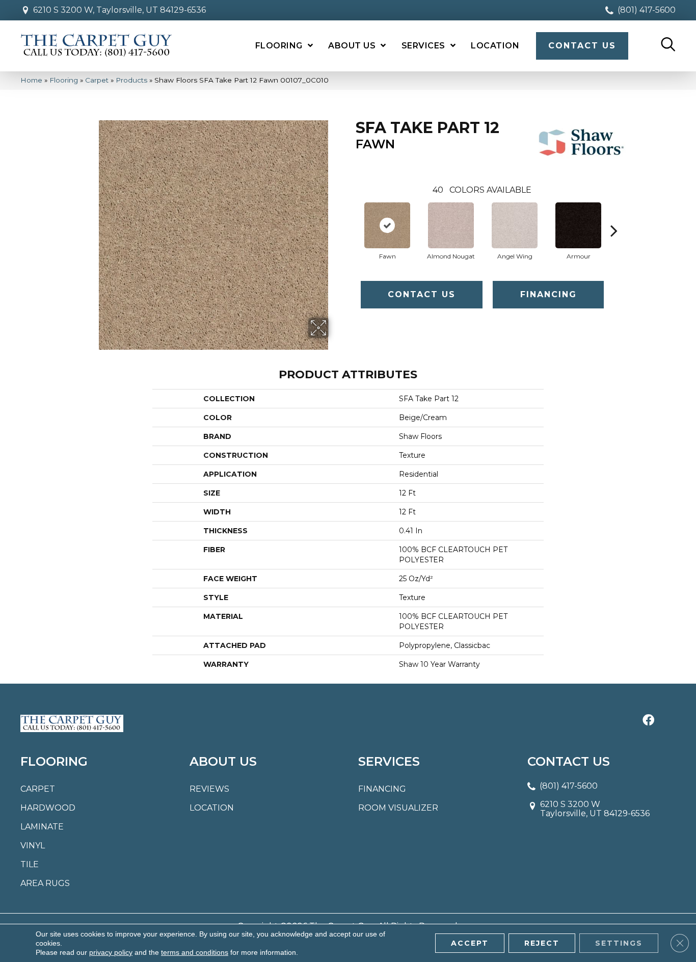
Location (212, 808)
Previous (350, 215)
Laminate (42, 826)
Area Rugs (45, 883)
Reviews (209, 789)
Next (614, 215)
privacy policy (110, 952)
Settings (619, 943)
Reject (541, 943)
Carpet (97, 80)
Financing (548, 294)
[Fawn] (387, 225)
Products (131, 80)
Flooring (63, 80)
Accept (470, 943)
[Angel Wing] (514, 225)
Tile (29, 864)
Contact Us (422, 294)
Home (31, 80)
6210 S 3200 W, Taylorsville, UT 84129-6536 (119, 10)
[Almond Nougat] (450, 225)
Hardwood (47, 808)
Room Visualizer (398, 808)
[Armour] (578, 225)
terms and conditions (194, 952)
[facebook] (648, 720)
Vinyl (32, 845)
